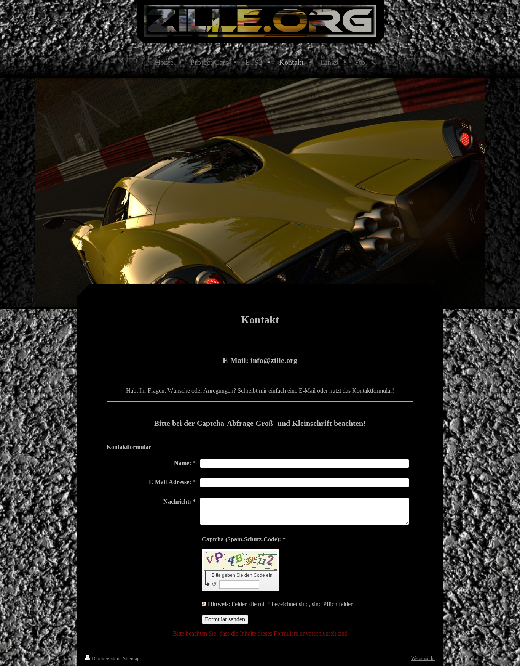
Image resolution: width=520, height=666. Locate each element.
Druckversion (106, 658)
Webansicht (423, 658)
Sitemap (131, 658)
